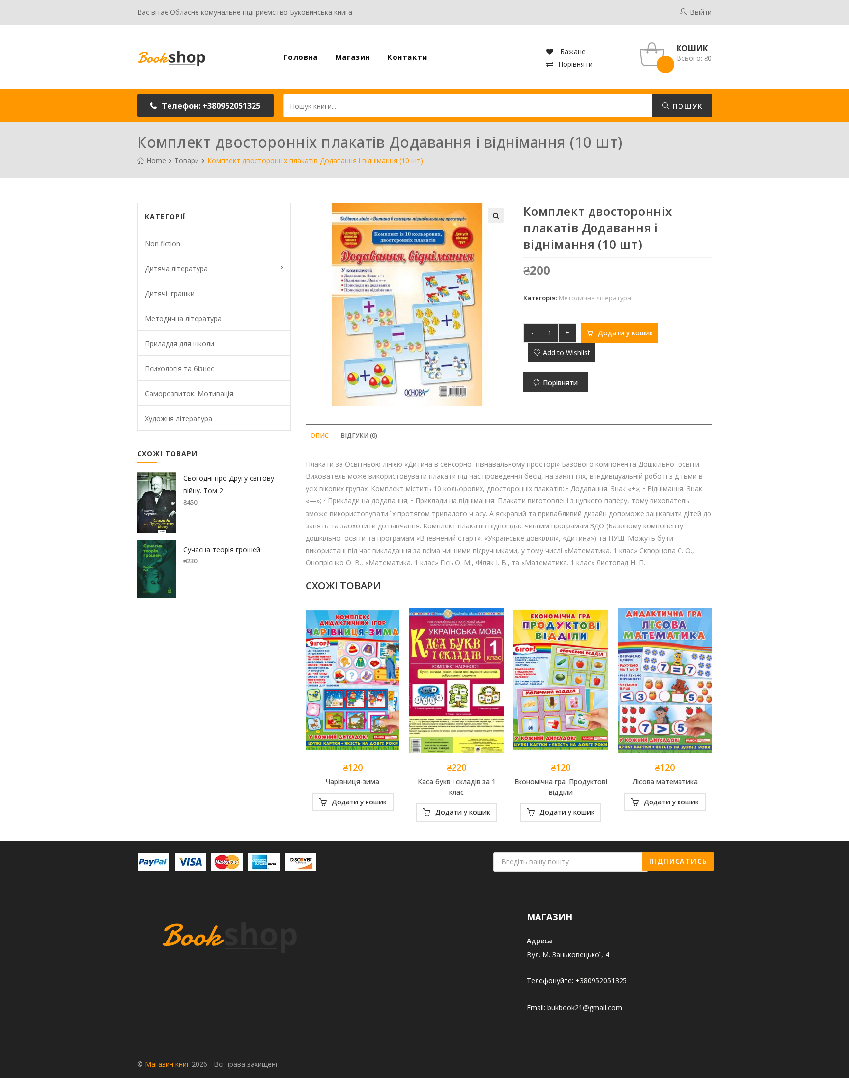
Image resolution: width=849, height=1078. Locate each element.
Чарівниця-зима (352, 781)
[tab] (320, 436)
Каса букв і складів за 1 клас (457, 787)
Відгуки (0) (358, 435)
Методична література (595, 297)
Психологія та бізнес (179, 368)
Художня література (178, 418)
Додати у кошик (625, 332)
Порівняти (575, 64)
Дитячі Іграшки (170, 293)
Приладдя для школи (179, 343)
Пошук (686, 106)
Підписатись (678, 861)
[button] (205, 105)
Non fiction (162, 243)
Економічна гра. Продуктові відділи (560, 787)
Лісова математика (665, 781)
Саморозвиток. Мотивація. (190, 393)
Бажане (572, 51)
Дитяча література (176, 268)
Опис (320, 435)
